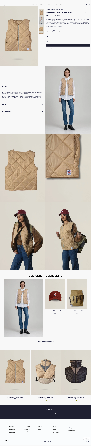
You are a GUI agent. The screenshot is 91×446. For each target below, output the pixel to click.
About (55, 4)
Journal (61, 4)
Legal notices (70, 428)
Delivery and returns (6, 111)
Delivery (54, 429)
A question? (4, 115)
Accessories (43, 4)
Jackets (53, 9)
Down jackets (59, 9)
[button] (89, 374)
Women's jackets (12, 429)
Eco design (4, 104)
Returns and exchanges (58, 431)
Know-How (50, 4)
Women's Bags (12, 432)
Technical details (6, 108)
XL (59, 31)
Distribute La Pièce (42, 431)
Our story (26, 427)
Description (4, 86)
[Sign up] (55, 413)
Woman (32, 4)
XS (47, 31)
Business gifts (41, 429)
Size (47, 29)
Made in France (27, 429)
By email (54, 427)
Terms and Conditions (72, 431)
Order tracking (56, 432)
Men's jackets (12, 427)
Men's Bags (11, 431)
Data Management (71, 430)
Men (37, 4)
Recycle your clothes (42, 427)
